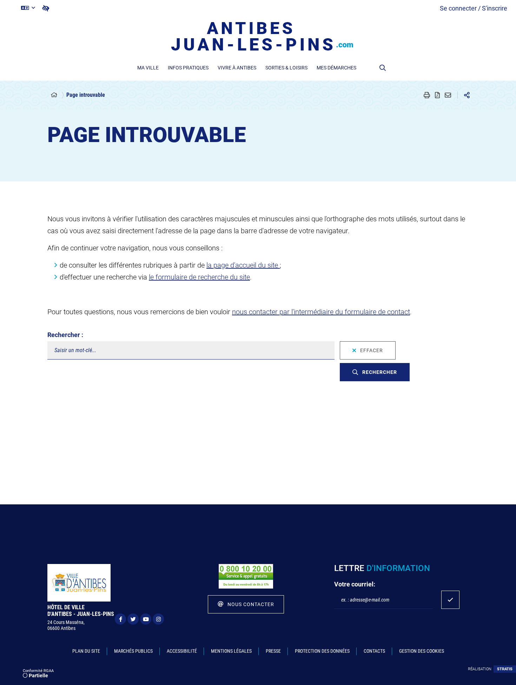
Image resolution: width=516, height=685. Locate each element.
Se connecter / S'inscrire (473, 8)
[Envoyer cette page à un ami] (448, 95)
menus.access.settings (45, 8)
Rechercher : (65, 334)
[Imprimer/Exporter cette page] (427, 95)
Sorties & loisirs (286, 67)
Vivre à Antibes (237, 67)
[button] (382, 67)
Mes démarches (336, 67)
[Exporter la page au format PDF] (437, 95)
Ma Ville (148, 67)
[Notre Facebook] (120, 619)
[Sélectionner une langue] (28, 8)
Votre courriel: (354, 584)
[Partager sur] (467, 95)
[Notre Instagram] (158, 619)
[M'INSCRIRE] (450, 600)
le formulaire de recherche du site (199, 277)
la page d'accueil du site (243, 265)
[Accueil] (54, 95)
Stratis (504, 669)
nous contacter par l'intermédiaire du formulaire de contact (321, 312)
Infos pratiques (188, 67)
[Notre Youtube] (145, 619)
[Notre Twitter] (133, 619)
